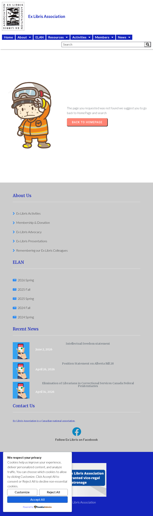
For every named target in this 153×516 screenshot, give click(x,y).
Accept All (37, 499)
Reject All (53, 492)
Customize (22, 492)
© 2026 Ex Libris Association (76, 502)
